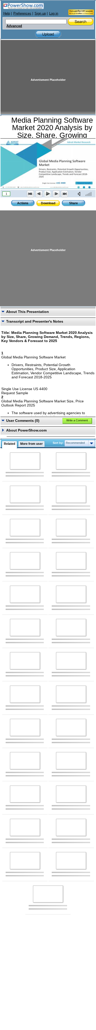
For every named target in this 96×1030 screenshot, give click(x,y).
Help (6, 13)
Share (73, 203)
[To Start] (30, 194)
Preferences (22, 13)
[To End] (64, 194)
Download (48, 203)
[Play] (47, 194)
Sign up (40, 13)
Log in (53, 13)
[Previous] (39, 194)
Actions (22, 203)
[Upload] (48, 34)
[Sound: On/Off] (80, 194)
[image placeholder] (25, 461)
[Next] (56, 194)
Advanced (14, 26)
